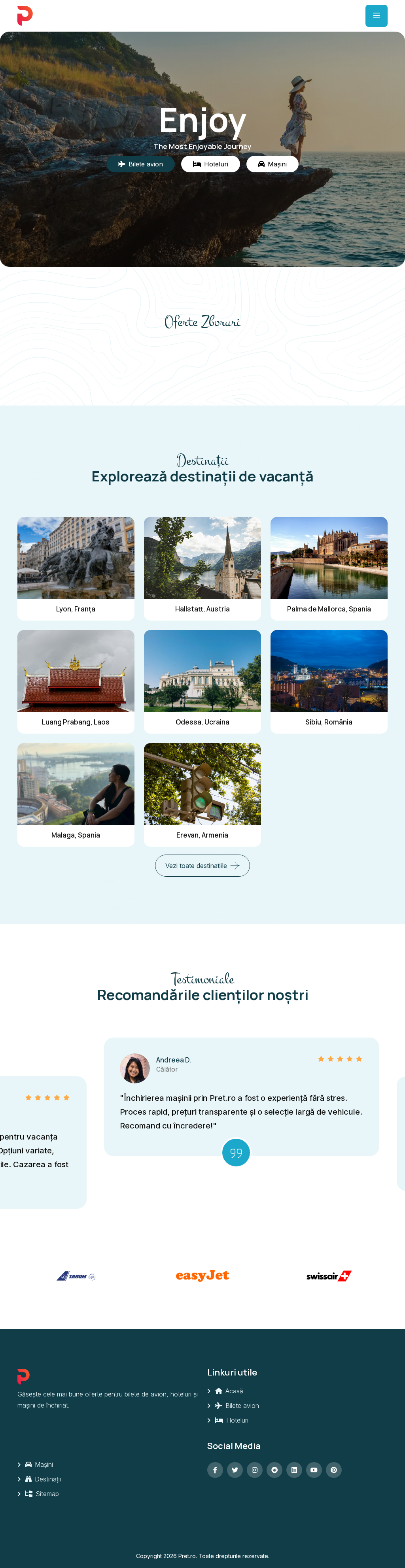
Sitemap (46, 1494)
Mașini (43, 1464)
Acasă (233, 1391)
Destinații (47, 1479)
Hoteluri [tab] (216, 164)
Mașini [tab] (277, 164)
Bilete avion (241, 1406)
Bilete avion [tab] (146, 164)
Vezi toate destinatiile (196, 866)
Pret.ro (187, 1556)
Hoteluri (236, 1420)
